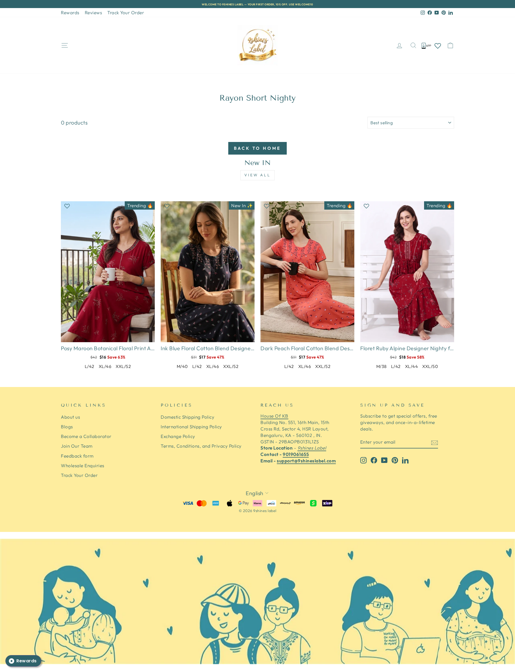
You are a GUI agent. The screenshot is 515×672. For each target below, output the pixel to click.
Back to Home (257, 148)
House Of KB (274, 416)
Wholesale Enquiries (82, 465)
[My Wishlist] (438, 45)
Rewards (70, 12)
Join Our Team (77, 446)
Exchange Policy (178, 436)
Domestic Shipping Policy (187, 417)
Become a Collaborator (86, 436)
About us (70, 417)
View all (257, 175)
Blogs (67, 426)
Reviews (93, 12)
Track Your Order (125, 12)
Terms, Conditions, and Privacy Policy (201, 446)
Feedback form (77, 456)
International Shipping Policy (191, 426)
